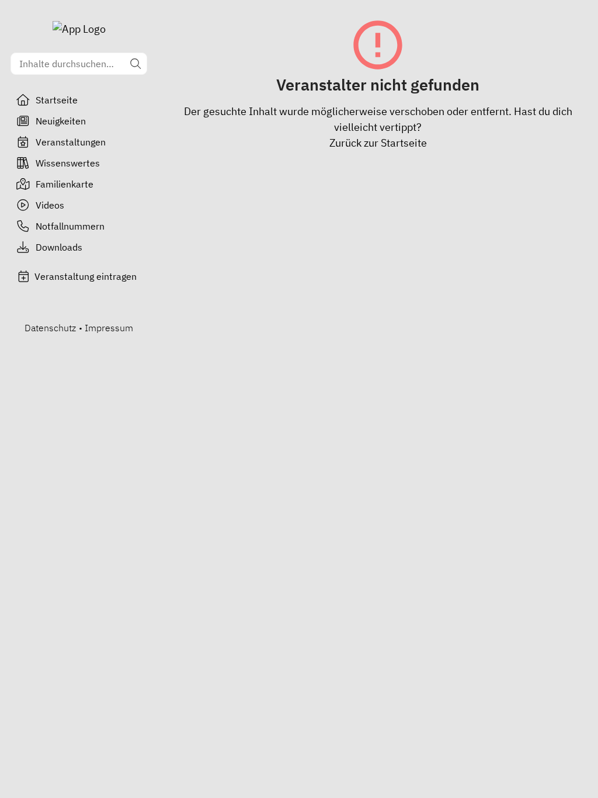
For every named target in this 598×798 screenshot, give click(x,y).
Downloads (59, 247)
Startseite (57, 100)
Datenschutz (50, 328)
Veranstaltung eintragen (85, 276)
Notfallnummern (70, 226)
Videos (50, 205)
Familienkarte (64, 184)
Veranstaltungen (71, 142)
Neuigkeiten (61, 121)
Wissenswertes (68, 163)
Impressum (109, 328)
